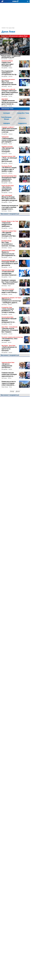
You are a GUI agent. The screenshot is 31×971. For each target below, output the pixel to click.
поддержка (22, 123)
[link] (15, 48)
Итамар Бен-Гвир (22, 113)
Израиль (22, 118)
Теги (7, 27)
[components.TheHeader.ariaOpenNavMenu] (5, 1)
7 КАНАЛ (3, 27)
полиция (6, 113)
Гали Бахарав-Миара (6, 118)
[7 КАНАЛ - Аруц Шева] (15, 1)
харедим (6, 123)
